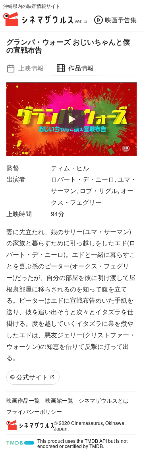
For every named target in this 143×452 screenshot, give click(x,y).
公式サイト (32, 377)
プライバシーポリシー (34, 411)
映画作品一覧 (23, 400)
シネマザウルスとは (104, 400)
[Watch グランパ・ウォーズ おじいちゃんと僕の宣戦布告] (71, 119)
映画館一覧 (59, 400)
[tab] (25, 68)
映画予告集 (121, 19)
